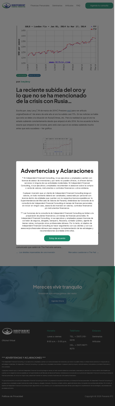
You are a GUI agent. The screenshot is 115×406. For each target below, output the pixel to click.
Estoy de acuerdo (57, 238)
